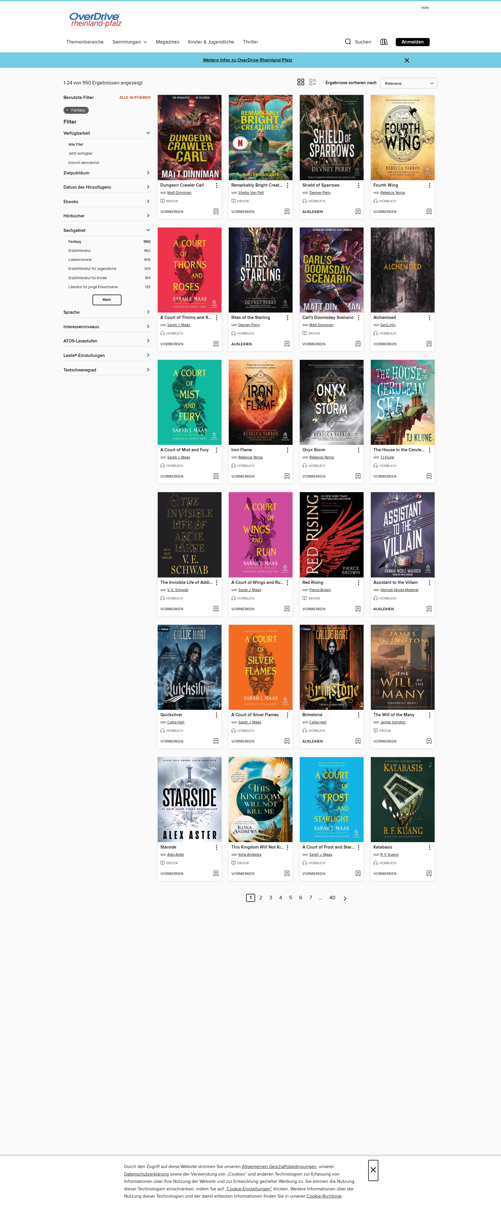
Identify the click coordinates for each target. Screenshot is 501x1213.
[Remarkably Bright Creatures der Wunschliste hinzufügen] (287, 212)
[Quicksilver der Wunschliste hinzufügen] (215, 742)
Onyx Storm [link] (313, 450)
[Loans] (384, 43)
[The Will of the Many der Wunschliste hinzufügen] (429, 742)
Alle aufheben (134, 97)
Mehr (107, 299)
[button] (357, 43)
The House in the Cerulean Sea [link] (399, 450)
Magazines (167, 42)
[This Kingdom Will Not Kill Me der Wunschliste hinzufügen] (287, 874)
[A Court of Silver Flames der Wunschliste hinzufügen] (287, 742)
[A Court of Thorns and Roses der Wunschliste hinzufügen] (215, 344)
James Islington (393, 722)
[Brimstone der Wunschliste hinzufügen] (358, 742)
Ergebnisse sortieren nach (351, 83)
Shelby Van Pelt (251, 192)
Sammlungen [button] (127, 42)
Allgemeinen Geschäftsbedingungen (279, 1166)
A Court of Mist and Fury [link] (184, 450)
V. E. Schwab (177, 590)
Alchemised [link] (384, 317)
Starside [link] (168, 847)
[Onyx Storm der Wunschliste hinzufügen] (358, 477)
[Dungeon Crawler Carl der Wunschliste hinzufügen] (215, 212)
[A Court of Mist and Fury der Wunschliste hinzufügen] (215, 477)
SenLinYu (387, 325)
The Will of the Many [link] (394, 715)
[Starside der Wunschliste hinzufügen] (215, 874)
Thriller (250, 42)
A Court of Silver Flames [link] (255, 715)
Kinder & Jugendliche (211, 42)
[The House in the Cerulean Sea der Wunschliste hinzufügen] (429, 477)
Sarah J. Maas (178, 325)
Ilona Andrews (250, 854)
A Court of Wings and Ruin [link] (257, 582)
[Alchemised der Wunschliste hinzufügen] (429, 344)
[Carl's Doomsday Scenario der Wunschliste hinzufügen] (358, 344)
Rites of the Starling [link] (250, 317)
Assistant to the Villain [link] (395, 582)
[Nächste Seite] (345, 897)
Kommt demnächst (83, 162)
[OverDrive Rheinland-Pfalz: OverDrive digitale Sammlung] (95, 20)
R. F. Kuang (389, 854)
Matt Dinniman (179, 192)
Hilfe (425, 8)
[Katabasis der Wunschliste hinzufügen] (429, 874)
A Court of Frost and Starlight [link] (328, 847)
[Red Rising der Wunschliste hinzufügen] (358, 609)
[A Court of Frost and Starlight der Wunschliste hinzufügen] (358, 874)
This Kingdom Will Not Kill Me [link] (257, 847)
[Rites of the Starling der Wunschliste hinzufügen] (287, 344)
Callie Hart (175, 722)
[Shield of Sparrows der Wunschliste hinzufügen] (358, 212)
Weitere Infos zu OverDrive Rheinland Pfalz (247, 60)
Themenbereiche (85, 42)
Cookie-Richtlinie (324, 1196)
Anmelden (413, 42)
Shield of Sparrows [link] (321, 185)
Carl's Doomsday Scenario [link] (328, 317)
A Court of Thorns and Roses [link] (186, 317)
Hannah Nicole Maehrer (399, 590)
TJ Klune (387, 457)
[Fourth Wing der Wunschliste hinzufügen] (429, 212)
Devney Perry (320, 192)
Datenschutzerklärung (146, 1174)
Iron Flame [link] (241, 450)
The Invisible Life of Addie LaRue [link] (186, 582)
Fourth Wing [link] (385, 185)
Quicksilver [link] (171, 715)
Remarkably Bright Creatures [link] (257, 185)
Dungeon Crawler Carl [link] (182, 185)
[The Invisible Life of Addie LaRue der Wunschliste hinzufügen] (215, 609)
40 (332, 898)
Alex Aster (175, 854)
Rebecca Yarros (392, 192)
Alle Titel (75, 144)
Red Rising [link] (312, 582)
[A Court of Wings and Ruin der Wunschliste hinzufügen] (287, 609)
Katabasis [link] (382, 847)
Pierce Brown (320, 590)
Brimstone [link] (312, 715)
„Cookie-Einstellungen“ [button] (248, 1189)
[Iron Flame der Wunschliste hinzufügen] (287, 477)
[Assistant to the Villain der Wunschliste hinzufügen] (429, 609)
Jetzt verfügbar (80, 153)
